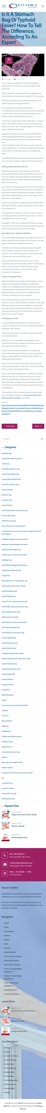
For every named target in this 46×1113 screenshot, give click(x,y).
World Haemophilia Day (11, 627)
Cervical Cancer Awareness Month (15, 705)
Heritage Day (7, 560)
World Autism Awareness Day (13, 633)
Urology (7, 1092)
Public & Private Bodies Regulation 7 (13, 970)
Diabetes (5, 726)
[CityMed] (23, 6)
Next (37, 426)
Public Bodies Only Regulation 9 (11, 984)
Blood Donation (8, 695)
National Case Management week (14, 544)
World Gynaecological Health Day (14, 565)
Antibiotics (6, 690)
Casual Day (6, 575)
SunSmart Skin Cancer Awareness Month (17, 773)
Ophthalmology (10, 1068)
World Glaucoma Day (9, 643)
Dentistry (7, 1048)
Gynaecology (9, 1064)
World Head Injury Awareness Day (14, 510)
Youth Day (5, 464)
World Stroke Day (8, 799)
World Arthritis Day (9, 793)
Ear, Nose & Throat (11, 1056)
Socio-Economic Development (13, 526)
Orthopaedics (9, 1076)
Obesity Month (7, 679)
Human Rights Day (9, 638)
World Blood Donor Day (11, 469)
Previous (10, 426)
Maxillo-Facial (9, 1072)
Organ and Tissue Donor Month (13, 586)
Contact (7, 948)
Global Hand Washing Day (11, 736)
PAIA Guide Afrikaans (12, 965)
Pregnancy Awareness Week (13, 653)
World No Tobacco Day (10, 484)
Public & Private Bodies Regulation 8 (13, 977)
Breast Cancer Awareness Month (14, 555)
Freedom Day (7, 500)
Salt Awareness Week (10, 617)
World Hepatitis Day (9, 591)
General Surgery (10, 1060)
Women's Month (8, 788)
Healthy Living (7, 742)
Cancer (4, 700)
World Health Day (8, 674)
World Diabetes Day (9, 664)
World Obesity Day (9, 648)
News (6, 944)
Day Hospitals (7, 721)
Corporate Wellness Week (12, 458)
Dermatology (9, 1088)
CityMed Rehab (10, 952)
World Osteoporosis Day (11, 669)
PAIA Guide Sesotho (11, 960)
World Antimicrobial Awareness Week (16, 659)
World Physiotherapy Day (11, 570)
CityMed (5, 710)
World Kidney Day (8, 516)
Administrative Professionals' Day (15, 581)
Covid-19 (5, 716)
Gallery (6, 940)
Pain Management (11, 1080)
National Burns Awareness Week (14, 622)
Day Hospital (9, 931)
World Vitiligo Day (8, 596)
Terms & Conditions (11, 994)
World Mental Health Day (11, 550)
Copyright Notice (10, 990)
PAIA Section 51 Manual (13, 956)
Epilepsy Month (8, 684)
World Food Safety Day (10, 474)
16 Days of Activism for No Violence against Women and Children (21, 532)
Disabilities (6, 731)
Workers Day (7, 495)
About (6, 927)
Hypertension (7, 747)
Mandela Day (6, 453)
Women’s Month (18, 826)
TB (3, 778)
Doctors (7, 935)
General (7, 1052)
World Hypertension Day (11, 612)
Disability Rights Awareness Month (15, 539)
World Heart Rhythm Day (11, 479)
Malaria (4, 757)
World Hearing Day (9, 521)
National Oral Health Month (12, 762)
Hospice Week (7, 490)
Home (6, 923)
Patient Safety (7, 768)
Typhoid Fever (20, 79)
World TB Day (7, 505)
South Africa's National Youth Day (14, 601)
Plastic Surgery (9, 1084)
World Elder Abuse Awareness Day (15, 607)
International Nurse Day (11, 752)
